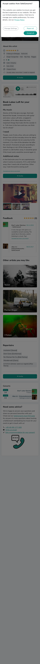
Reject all (30, 28)
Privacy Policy (19, 20)
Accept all (30, 33)
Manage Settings (10, 28)
